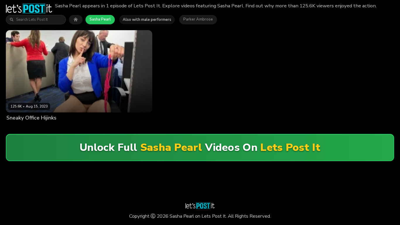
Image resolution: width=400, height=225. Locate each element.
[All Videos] (76, 19)
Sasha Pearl (100, 19)
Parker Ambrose (198, 19)
